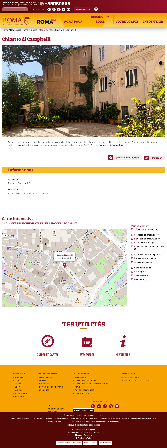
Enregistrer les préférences (69, 443)
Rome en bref (45, 378)
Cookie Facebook (84, 435)
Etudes (18, 384)
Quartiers (44, 384)
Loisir (17, 387)
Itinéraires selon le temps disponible (93, 384)
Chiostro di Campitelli (65, 255)
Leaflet (104, 306)
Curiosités (44, 390)
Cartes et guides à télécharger (137, 381)
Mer (77, 396)
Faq (49, 406)
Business (19, 378)
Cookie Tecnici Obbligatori (84, 429)
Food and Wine (82, 393)
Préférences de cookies (83, 410)
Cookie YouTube (84, 438)
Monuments (45, 30)
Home (5, 30)
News (77, 387)
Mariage (18, 390)
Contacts (52, 412)
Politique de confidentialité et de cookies (83, 425)
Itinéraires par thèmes (85, 381)
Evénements (80, 378)
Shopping (19, 396)
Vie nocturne (21, 393)
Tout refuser (105, 443)
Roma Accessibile (130, 378)
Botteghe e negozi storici (51, 387)
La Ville (42, 381)
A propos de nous (56, 409)
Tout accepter (90, 443)
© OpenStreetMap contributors (116, 306)
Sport (17, 381)
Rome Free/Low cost (84, 390)
